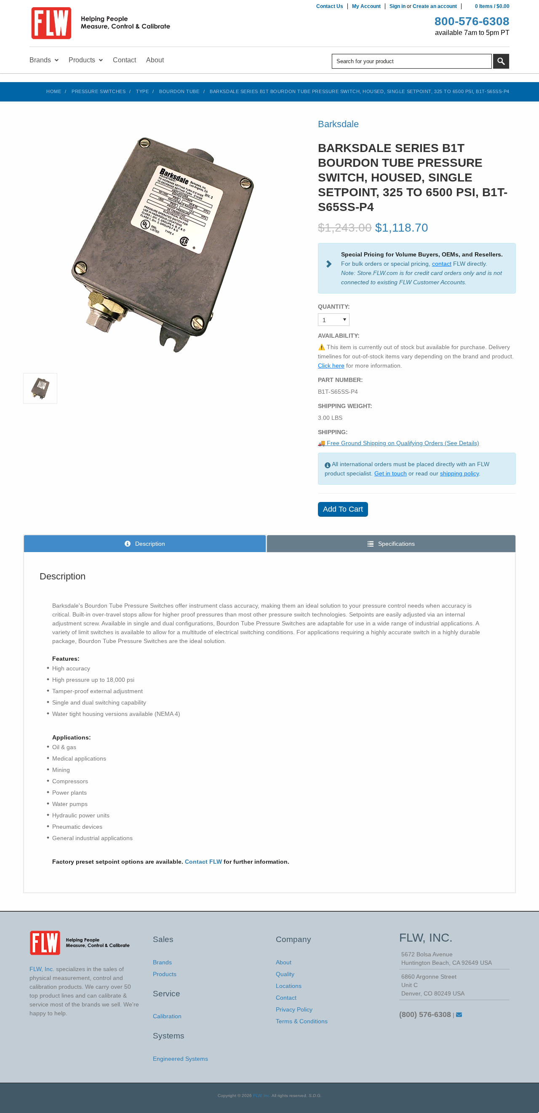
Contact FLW (203, 861)
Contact (286, 997)
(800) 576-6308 (425, 1014)
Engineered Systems (180, 1058)
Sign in (398, 6)
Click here (331, 365)
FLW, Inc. (262, 1095)
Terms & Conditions (302, 1021)
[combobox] (412, 61)
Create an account (435, 6)
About (283, 962)
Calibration (167, 1016)
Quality (285, 974)
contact (441, 263)
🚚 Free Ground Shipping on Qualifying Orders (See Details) (398, 443)
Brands (162, 962)
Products (164, 974)
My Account (366, 6)
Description (149, 543)
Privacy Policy (294, 1009)
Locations (289, 985)
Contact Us (329, 6)
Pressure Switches (98, 91)
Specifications (395, 543)
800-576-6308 (472, 21)
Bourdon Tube (179, 91)
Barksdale (338, 124)
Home (53, 91)
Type (142, 91)
